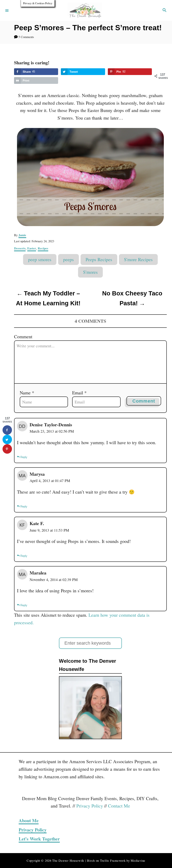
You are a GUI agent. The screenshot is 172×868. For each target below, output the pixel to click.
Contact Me (119, 806)
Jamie (22, 235)
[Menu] (7, 10)
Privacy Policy (89, 806)
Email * (79, 393)
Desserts (20, 248)
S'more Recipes (138, 259)
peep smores (39, 259)
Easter (31, 248)
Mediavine (138, 861)
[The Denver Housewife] (85, 10)
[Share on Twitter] (7, 439)
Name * (27, 393)
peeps (68, 259)
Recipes (43, 248)
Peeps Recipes (99, 259)
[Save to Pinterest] (7, 449)
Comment (23, 336)
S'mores (90, 272)
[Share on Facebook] (7, 430)
